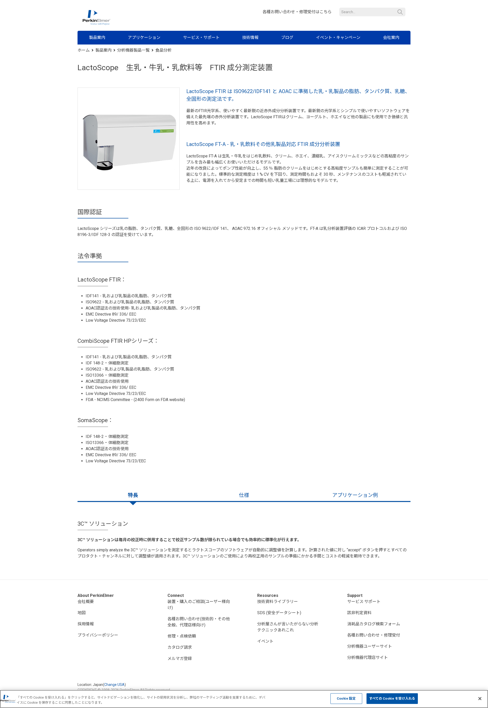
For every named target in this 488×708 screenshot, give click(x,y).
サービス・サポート (201, 37)
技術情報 (250, 37)
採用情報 (86, 624)
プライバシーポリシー (98, 635)
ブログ (287, 37)
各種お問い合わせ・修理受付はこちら (297, 11)
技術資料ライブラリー (277, 601)
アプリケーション (144, 37)
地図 (82, 612)
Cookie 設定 (346, 698)
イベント (265, 641)
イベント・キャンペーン (338, 37)
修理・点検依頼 (181, 636)
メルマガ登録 (179, 658)
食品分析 (163, 50)
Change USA (114, 685)
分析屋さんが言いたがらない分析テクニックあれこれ (287, 627)
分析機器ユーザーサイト (369, 646)
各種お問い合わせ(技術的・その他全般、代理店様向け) (198, 621)
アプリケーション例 (355, 495)
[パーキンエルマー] (96, 17)
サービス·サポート (363, 601)
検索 (400, 12)
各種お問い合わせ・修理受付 (373, 635)
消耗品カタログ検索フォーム (373, 624)
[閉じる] (479, 698)
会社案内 (391, 37)
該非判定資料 (359, 612)
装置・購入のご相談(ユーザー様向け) (198, 604)
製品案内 (97, 37)
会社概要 (86, 601)
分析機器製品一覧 (133, 50)
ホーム (84, 50)
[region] (244, 699)
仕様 (244, 495)
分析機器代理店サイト (367, 657)
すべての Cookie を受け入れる (392, 698)
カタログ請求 (179, 647)
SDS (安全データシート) (279, 612)
